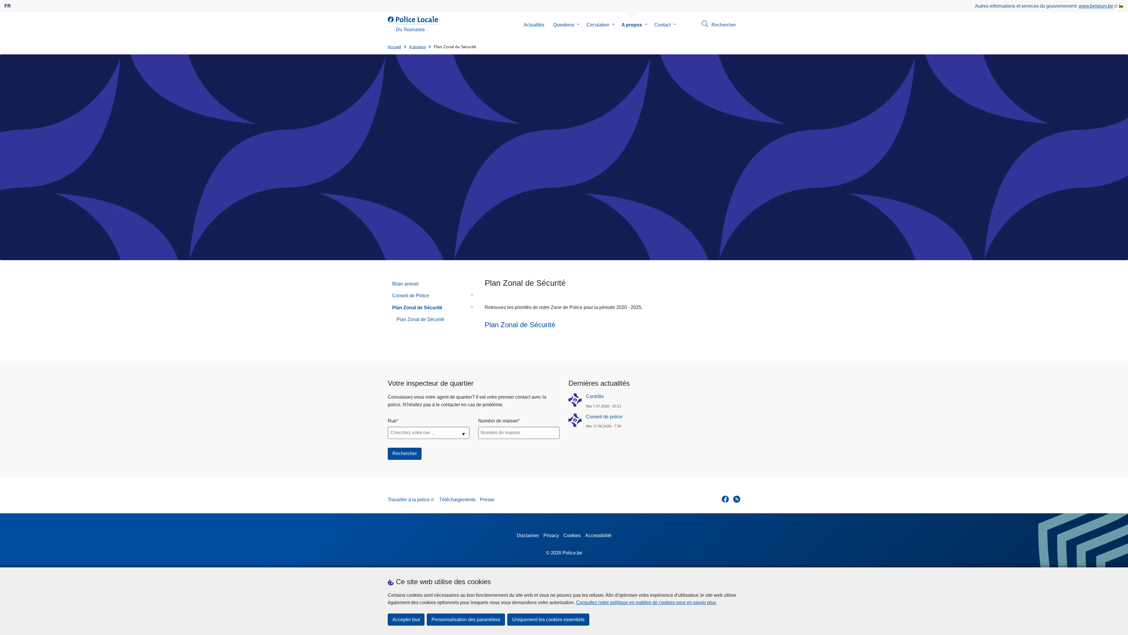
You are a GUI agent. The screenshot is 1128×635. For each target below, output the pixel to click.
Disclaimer (528, 535)
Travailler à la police (409, 499)
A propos (632, 24)
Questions (563, 24)
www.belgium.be (1096, 6)
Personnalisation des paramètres (466, 619)
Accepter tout (406, 619)
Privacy (551, 535)
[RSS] (736, 499)
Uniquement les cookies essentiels (548, 619)
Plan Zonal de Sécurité (417, 307)
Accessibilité (598, 535)
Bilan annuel (405, 283)
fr (7, 6)
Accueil (394, 47)
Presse (487, 499)
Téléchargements (457, 499)
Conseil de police (604, 416)
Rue (392, 420)
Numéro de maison (498, 420)
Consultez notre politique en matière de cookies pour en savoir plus (646, 602)
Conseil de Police (410, 295)
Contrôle (595, 396)
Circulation (598, 24)
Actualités (534, 24)
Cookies (572, 535)
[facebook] (725, 499)
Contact (662, 24)
